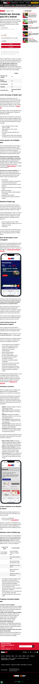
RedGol (27, 658)
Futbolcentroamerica (5, 659)
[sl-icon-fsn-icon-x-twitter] (33, 652)
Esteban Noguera (4, 27)
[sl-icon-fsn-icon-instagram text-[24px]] (30, 652)
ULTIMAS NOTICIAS (14, 2)
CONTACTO (14, 658)
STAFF (10, 658)
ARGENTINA (8, 656)
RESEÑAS (29, 5)
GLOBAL (20, 656)
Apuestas (8, 10)
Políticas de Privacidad (15, 664)
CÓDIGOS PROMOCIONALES (21, 5)
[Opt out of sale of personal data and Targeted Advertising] (1, 682)
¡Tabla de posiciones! (9, 0)
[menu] (1, 2)
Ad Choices (30, 664)
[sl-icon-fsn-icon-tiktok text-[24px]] (35, 652)
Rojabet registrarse (11, 165)
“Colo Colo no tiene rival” (18, 0)
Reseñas (12, 10)
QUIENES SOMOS (4, 658)
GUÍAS (13, 5)
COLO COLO (21, 2)
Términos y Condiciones (5, 649)
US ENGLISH (32, 656)
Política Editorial (24, 664)
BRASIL (12, 656)
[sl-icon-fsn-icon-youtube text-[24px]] (37, 652)
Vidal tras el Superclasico (27, 0)
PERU (28, 656)
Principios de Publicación (32, 7)
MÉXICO (24, 656)
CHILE (16, 656)
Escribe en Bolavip (21, 658)
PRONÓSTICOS (7, 5)
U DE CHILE (27, 2)
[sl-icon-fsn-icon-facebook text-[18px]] (28, 652)
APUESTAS (12, 659)
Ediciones (3, 656)
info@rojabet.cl (14, 519)
